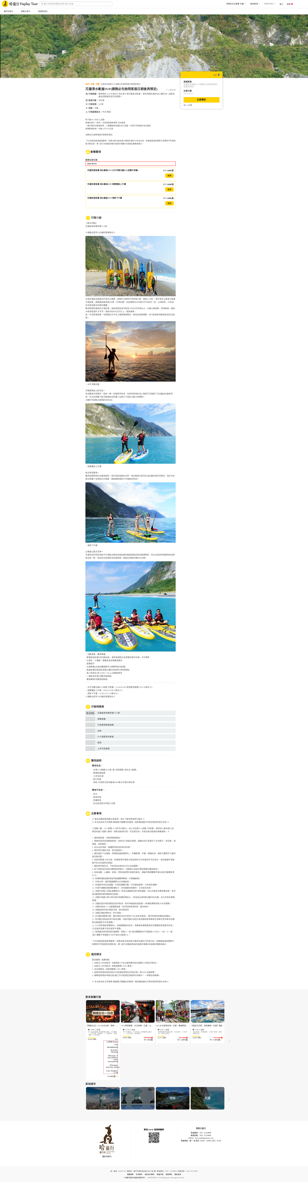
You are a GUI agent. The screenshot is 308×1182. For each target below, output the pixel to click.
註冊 (289, 4)
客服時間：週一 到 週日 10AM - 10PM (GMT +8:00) (201, 1141)
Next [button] (229, 1041)
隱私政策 (177, 1174)
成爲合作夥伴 (149, 1174)
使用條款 (169, 1174)
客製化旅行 (25, 11)
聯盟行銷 (160, 1174)
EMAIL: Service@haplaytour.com (201, 1138)
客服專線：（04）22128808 (201, 1133)
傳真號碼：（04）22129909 (201, 1135)
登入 (281, 4)
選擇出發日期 (91, 160)
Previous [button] (78, 1041)
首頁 (87, 84)
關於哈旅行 (8, 11)
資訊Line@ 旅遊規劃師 (154, 1130)
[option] (102, 1041)
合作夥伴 (139, 1174)
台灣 (92, 84)
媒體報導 (130, 1174)
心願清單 (172, 90)
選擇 (169, 176)
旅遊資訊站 (43, 11)
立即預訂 (201, 99)
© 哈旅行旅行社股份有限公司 (134, 1178)
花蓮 (97, 84)
